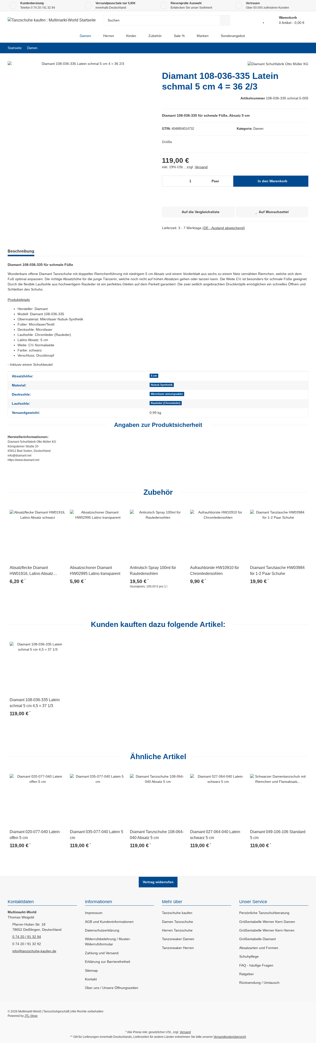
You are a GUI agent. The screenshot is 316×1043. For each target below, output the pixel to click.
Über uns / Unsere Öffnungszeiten (111, 988)
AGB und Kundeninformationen (109, 922)
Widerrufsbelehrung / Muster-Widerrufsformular (108, 941)
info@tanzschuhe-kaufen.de (34, 951)
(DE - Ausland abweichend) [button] (223, 228)
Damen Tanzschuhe (177, 922)
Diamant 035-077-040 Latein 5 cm (96, 835)
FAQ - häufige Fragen (256, 965)
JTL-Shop (31, 1016)
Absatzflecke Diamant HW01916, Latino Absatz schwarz (31, 571)
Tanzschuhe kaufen (177, 913)
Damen (258, 128)
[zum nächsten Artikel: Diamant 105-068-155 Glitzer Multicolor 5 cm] (303, 48)
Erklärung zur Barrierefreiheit (107, 962)
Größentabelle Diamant (257, 939)
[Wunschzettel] (263, 20)
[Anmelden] (252, 20)
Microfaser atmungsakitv (167, 393)
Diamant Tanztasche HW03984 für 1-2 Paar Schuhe (277, 571)
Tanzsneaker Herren (178, 948)
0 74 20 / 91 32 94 (43, 7)
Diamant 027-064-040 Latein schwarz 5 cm (215, 835)
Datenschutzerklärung (102, 930)
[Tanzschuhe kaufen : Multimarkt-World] (69, 35)
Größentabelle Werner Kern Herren (267, 930)
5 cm (154, 375)
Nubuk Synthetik (162, 384)
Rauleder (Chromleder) (165, 403)
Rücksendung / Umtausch (259, 983)
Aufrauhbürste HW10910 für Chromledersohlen (214, 571)
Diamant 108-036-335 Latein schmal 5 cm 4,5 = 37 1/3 (35, 703)
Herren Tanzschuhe (177, 930)
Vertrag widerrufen (158, 882)
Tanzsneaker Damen (178, 939)
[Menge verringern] (167, 181)
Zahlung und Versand (101, 953)
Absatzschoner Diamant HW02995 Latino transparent (95, 571)
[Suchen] (225, 20)
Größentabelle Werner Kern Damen (267, 922)
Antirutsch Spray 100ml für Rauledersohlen (153, 571)
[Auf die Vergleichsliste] (48, 510)
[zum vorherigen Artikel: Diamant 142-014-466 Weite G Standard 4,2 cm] (292, 48)
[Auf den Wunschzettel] (60, 510)
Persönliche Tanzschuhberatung (264, 913)
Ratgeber (246, 974)
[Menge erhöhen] (228, 181)
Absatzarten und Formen (258, 948)
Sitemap (91, 970)
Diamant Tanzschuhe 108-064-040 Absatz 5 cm (157, 835)
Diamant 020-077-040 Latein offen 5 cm (35, 835)
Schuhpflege (249, 956)
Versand (201, 167)
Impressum (93, 913)
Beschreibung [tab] (21, 251)
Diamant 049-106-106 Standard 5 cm (277, 835)
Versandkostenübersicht (230, 1037)
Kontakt (91, 979)
